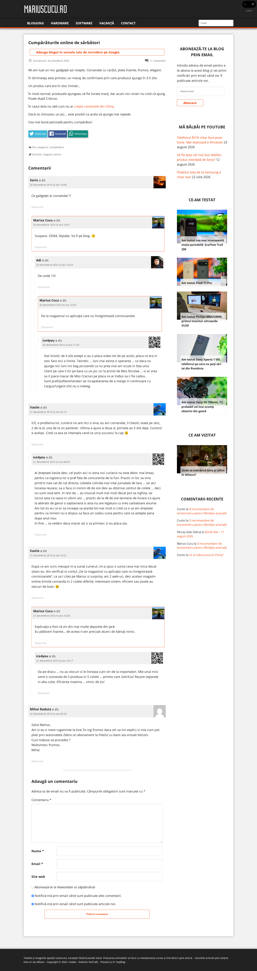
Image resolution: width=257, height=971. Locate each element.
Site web (38, 876)
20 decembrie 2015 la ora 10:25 (58, 305)
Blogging (35, 23)
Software (84, 23)
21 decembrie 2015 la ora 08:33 (51, 462)
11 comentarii (158, 60)
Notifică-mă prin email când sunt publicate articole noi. (75, 904)
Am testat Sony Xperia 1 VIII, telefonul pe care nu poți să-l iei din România (201, 364)
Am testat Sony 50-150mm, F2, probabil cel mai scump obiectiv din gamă (202, 406)
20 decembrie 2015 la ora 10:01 (51, 224)
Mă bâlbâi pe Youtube (202, 126)
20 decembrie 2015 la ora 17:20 (60, 344)
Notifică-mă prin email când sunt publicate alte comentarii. (78, 896)
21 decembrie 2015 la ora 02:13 (48, 412)
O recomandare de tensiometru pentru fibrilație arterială (202, 511)
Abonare (190, 103)
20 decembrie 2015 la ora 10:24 (54, 264)
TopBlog (120, 962)
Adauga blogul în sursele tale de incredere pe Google (77, 52)
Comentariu (41, 800)
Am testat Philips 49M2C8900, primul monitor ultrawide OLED (201, 321)
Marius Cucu (185, 543)
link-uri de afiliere (34, 962)
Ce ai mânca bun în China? (206, 555)
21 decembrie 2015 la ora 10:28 (51, 615)
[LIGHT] (249, 4)
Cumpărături (56, 147)
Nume (37, 851)
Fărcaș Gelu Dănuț (189, 532)
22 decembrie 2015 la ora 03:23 (48, 713)
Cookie (72, 962)
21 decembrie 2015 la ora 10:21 (48, 555)
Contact (128, 23)
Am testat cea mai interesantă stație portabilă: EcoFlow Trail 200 (202, 244)
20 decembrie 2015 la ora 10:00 (48, 184)
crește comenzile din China (93, 106)
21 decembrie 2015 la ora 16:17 (54, 660)
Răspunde (37, 207)
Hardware (60, 23)
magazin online (52, 154)
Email (37, 864)
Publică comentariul (97, 914)
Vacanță (106, 23)
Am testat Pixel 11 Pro (196, 283)
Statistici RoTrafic (88, 962)
